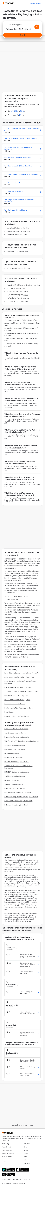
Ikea (5, 673)
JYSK (28, 700)
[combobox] (22, 25)
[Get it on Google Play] (8, 1170)
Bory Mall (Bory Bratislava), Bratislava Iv (18, 801)
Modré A (35, 673)
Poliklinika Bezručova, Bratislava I (16, 805)
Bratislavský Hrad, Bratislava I (14, 749)
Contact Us (26, 1179)
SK (4, 1161)
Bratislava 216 (9, 696)
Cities (25, 1160)
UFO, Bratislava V (10, 741)
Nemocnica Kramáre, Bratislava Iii (16, 737)
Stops (26, 1157)
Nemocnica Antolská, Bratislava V (16, 729)
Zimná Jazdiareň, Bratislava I (14, 733)
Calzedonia (28, 687)
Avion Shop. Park (22, 696)
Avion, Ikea (30, 677)
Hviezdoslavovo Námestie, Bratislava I (17, 792)
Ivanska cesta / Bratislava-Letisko (26, 691)
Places (26, 1150)
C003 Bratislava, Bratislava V (14, 776)
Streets (26, 1153)
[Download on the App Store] (22, 1170)
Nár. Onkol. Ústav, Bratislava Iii (14, 788)
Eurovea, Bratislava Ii (11, 780)
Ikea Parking (26, 673)
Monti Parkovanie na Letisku (14, 700)
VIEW (27, 228)
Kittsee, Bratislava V (11, 753)
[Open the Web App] (8, 1174)
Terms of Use (6, 1179)
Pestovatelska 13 (10, 708)
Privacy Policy (17, 1179)
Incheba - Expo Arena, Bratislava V (16, 762)
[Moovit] (8, 3)
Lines (25, 1147)
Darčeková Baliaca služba (13, 687)
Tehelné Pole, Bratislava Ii (13, 784)
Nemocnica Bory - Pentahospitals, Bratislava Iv (21, 797)
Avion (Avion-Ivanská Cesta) (14, 677)
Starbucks (8, 691)
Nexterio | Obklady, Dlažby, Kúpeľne (16, 716)
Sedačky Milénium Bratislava (14, 704)
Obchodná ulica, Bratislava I (14, 757)
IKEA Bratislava (14, 673)
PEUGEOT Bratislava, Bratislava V (16, 772)
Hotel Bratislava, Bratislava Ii (28, 741)
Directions (27, 1163)
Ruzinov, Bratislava (25, 708)
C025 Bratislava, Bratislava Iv (14, 745)
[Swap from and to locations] (36, 27)
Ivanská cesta (9, 712)
